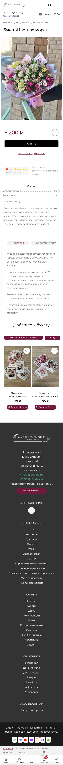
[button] (55, 374)
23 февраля (31, 691)
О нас (31, 529)
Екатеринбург (31, 456)
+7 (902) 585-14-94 (31, 479)
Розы (31, 620)
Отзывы (32, 548)
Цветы (32, 610)
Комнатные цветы (31, 625)
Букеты (31, 605)
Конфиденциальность (31, 568)
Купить (31, 143)
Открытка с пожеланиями (17, 395)
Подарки (31, 601)
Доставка (17, 242)
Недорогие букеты (31, 710)
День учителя (31, 667)
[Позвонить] (57, 5)
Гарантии (31, 558)
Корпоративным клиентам (31, 563)
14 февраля (31, 687)
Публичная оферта (31, 582)
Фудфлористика (31, 634)
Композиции (31, 615)
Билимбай (31, 461)
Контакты (32, 534)
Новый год (31, 682)
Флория (8, 748)
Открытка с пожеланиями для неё (45, 395)
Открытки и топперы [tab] (23, 337)
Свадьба (31, 630)
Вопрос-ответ (31, 553)
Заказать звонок (31, 491)
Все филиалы (31, 470)
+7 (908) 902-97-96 (31, 474)
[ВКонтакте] (42, 5)
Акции (31, 644)
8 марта (32, 677)
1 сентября (31, 662)
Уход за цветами (31, 577)
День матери (31, 672)
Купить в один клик (31, 153)
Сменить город (11, 16)
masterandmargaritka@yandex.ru (31, 483)
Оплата (31, 544)
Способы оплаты (47, 242)
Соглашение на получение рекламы (31, 573)
